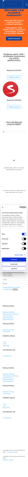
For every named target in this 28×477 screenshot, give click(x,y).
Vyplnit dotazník (14, 38)
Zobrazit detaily (19, 254)
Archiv (4, 344)
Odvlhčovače (6, 332)
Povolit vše (14, 259)
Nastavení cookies (12, 452)
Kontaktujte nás (7, 356)
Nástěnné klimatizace (9, 312)
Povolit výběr (14, 264)
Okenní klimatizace (8, 319)
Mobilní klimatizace (8, 318)
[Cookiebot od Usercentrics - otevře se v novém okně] (19, 207)
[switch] (24, 239)
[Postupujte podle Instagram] (7, 360)
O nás (4, 342)
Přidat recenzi (14, 77)
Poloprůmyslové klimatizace (11, 314)
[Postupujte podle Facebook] (4, 360)
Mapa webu (6, 345)
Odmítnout (14, 268)
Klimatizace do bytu (8, 330)
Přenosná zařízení (8, 316)
